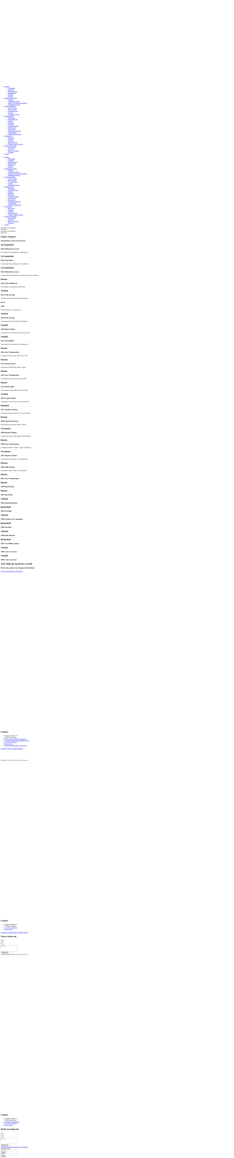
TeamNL (10, 100)
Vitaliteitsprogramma (14, 104)
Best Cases (11, 137)
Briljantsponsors (12, 91)
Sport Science (12, 128)
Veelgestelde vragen (14, 114)
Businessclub (12, 93)
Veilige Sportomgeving (14, 134)
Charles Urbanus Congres (15, 144)
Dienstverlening (9, 116)
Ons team (11, 149)
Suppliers (10, 95)
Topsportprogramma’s (10, 98)
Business (7, 86)
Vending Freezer (13, 111)
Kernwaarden (12, 147)
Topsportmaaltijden (9, 106)
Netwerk (10, 96)
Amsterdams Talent (13, 101)
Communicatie (12, 132)
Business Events (12, 142)
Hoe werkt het (12, 109)
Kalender (10, 139)
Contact (6, 154)
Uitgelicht (11, 90)
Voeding (10, 121)
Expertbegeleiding (13, 126)
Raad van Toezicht (13, 151)
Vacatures (11, 152)
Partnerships (11, 88)
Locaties (10, 113)
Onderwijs (11, 124)
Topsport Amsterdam (10, 146)
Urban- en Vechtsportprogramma (17, 103)
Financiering (11, 129)
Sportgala (11, 141)
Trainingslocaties (13, 119)
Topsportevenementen (14, 131)
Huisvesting (11, 118)
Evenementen (8, 136)
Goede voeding (12, 108)
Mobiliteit (11, 123)
